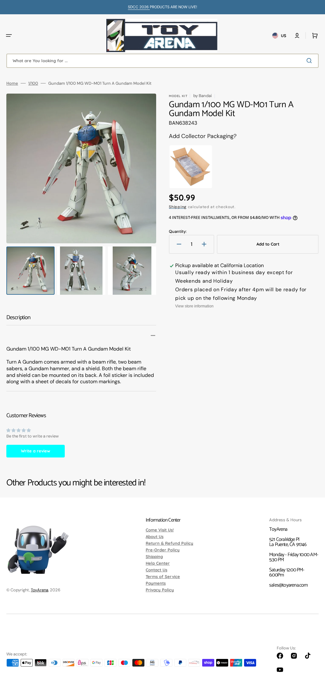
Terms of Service (163, 576)
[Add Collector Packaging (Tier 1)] (191, 167)
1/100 (33, 83)
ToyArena (39, 590)
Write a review (35, 450)
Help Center (158, 563)
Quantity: (178, 231)
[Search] (310, 61)
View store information (194, 306)
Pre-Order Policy (163, 549)
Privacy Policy (160, 589)
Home (12, 83)
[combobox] (162, 61)
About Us (154, 536)
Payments (156, 583)
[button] (9, 36)
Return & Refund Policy (169, 543)
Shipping (178, 206)
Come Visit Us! (160, 530)
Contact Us (156, 569)
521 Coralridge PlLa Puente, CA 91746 (287, 542)
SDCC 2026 (139, 7)
